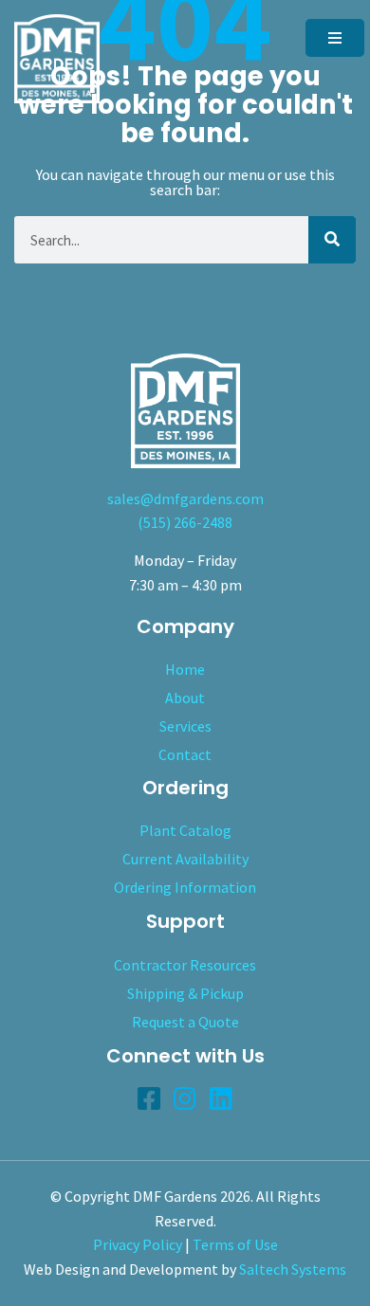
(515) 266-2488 (185, 522)
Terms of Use (235, 1244)
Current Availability (185, 858)
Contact (185, 754)
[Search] (332, 239)
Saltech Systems (292, 1269)
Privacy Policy (137, 1244)
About (185, 697)
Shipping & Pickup (185, 993)
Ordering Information (185, 887)
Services (185, 725)
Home (185, 669)
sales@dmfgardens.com (185, 498)
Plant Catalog (185, 830)
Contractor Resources (185, 964)
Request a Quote (185, 1021)
